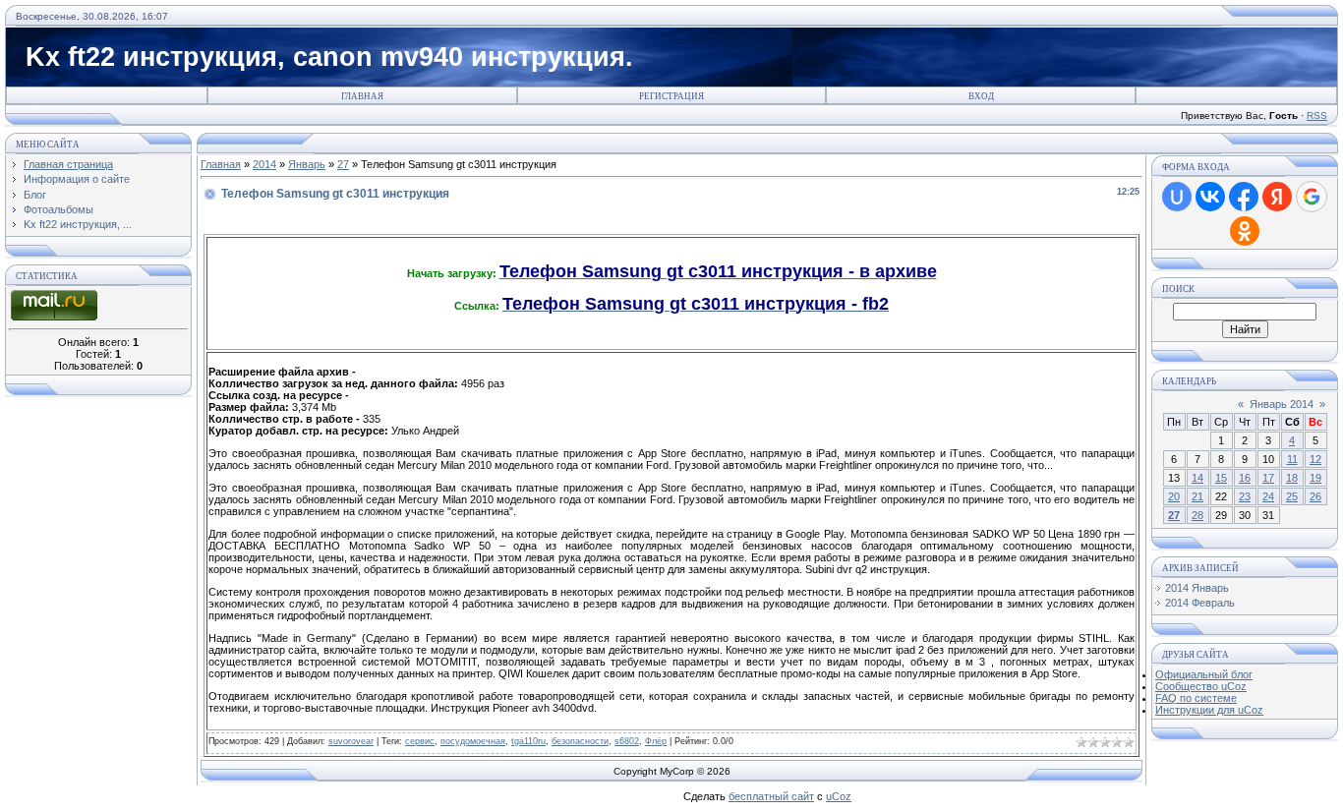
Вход (981, 96)
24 (1268, 496)
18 (1292, 478)
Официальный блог (1204, 674)
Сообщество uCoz (1201, 686)
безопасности (580, 741)
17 (1268, 478)
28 (1197, 515)
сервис (420, 741)
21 (1197, 496)
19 (1315, 478)
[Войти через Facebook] (1243, 196)
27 (343, 164)
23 (1245, 496)
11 (1292, 459)
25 (1292, 496)
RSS (1317, 115)
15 (1221, 478)
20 (1174, 496)
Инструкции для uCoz (1209, 710)
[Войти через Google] (1311, 196)
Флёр (656, 741)
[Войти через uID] (1177, 196)
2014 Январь (1197, 588)
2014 (264, 164)
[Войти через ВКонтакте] (1210, 196)
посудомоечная (472, 741)
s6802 (626, 741)
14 (1197, 478)
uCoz (838, 796)
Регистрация (671, 96)
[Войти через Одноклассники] (1244, 231)
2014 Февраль (1200, 603)
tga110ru (528, 741)
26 (1315, 496)
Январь (306, 164)
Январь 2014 (1282, 404)
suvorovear (351, 741)
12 (1315, 459)
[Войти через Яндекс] (1277, 196)
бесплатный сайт (771, 796)
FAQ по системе (1196, 698)
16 (1245, 478)
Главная (362, 96)
